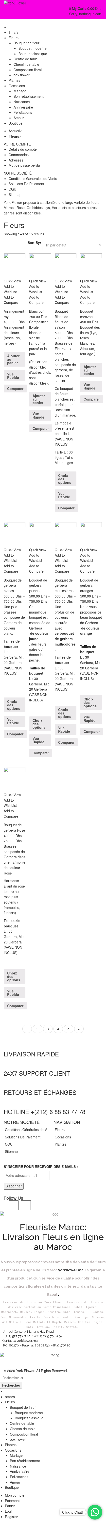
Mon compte (14, 1495)
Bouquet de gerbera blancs (13, 585)
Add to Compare (11, 300)
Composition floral (24, 1434)
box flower (18, 1439)
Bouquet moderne (29, 1412)
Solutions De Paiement (26, 183)
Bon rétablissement (25, 1460)
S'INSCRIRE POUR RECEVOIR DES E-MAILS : (41, 1166)
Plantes (60, 1144)
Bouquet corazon (86, 314)
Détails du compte (23, 149)
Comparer (15, 388)
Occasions (63, 1136)
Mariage (16, 1455)
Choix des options (64, 479)
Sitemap (15, 194)
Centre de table (22, 1423)
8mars (10, 1396)
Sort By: (34, 242)
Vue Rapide (13, 376)
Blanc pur (36, 311)
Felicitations (19, 1476)
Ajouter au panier (13, 359)
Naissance (18, 1466)
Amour (15, 1482)
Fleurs (60, 1129)
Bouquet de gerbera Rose (14, 827)
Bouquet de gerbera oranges (89, 585)
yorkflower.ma (71, 1270)
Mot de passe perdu (24, 165)
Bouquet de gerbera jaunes (38, 585)
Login (9, 1511)
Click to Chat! (72, 1512)
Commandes (19, 154)
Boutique (12, 1487)
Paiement (12, 1500)
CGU (12, 189)
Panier (10, 1505)
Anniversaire (19, 1471)
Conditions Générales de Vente (33, 178)
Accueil (14, 130)
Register (11, 1516)
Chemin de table (22, 1428)
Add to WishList (10, 289)
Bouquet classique (29, 1417)
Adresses (16, 160)
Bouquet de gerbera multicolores (64, 585)
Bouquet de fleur (23, 1407)
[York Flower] (15, 2)
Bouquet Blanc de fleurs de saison (61, 319)
